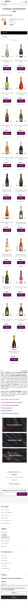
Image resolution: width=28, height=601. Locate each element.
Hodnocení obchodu (5, 510)
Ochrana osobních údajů (6, 520)
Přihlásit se (22, 494)
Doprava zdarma (4, 517)
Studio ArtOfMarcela (5, 568)
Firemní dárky (4, 565)
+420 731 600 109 (5, 543)
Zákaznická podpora (5, 540)
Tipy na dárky (4, 555)
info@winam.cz (4, 546)
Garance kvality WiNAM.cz (6, 512)
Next (26, 15)
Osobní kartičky (4, 560)
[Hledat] (21, 1)
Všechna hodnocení (14, 483)
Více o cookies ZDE (9, 589)
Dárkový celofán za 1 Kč (6, 563)
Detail (21, 262)
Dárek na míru (4, 557)
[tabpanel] (14, 21)
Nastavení (14, 592)
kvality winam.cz (7, 408)
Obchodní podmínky (5, 523)
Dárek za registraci (5, 515)
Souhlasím (14, 597)
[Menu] (1, 1)
